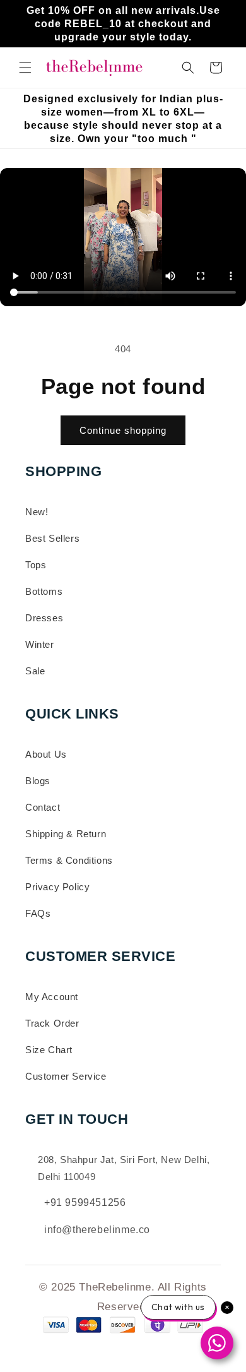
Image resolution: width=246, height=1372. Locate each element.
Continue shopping (123, 430)
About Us (46, 754)
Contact (42, 807)
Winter (39, 644)
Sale (35, 670)
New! (36, 511)
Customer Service (66, 1076)
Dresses (44, 617)
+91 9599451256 (85, 1202)
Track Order (52, 1023)
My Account (51, 996)
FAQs (37, 913)
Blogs (37, 780)
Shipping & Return (65, 833)
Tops (35, 564)
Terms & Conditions (69, 860)
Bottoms (43, 591)
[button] (25, 67)
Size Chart (49, 1049)
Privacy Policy (57, 886)
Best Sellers (52, 538)
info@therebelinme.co (97, 1229)
